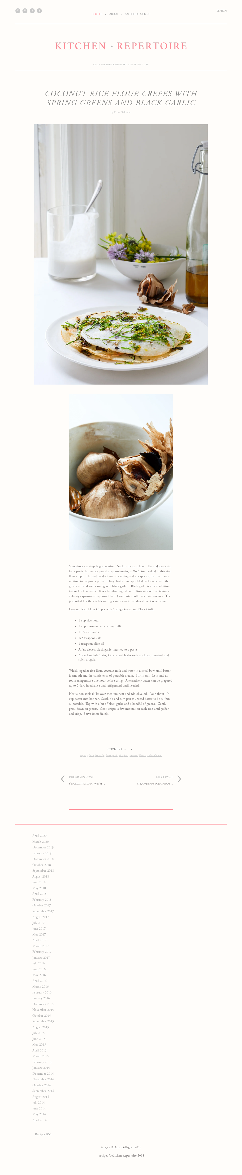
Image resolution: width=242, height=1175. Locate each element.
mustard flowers (138, 755)
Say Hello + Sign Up (137, 14)
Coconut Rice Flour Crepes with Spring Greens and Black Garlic (121, 98)
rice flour (123, 755)
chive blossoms (154, 755)
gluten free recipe (95, 755)
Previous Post (87, 780)
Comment (115, 749)
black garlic (112, 755)
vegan (83, 755)
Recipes (97, 14)
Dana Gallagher (122, 112)
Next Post (155, 780)
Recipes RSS (43, 1134)
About (113, 14)
